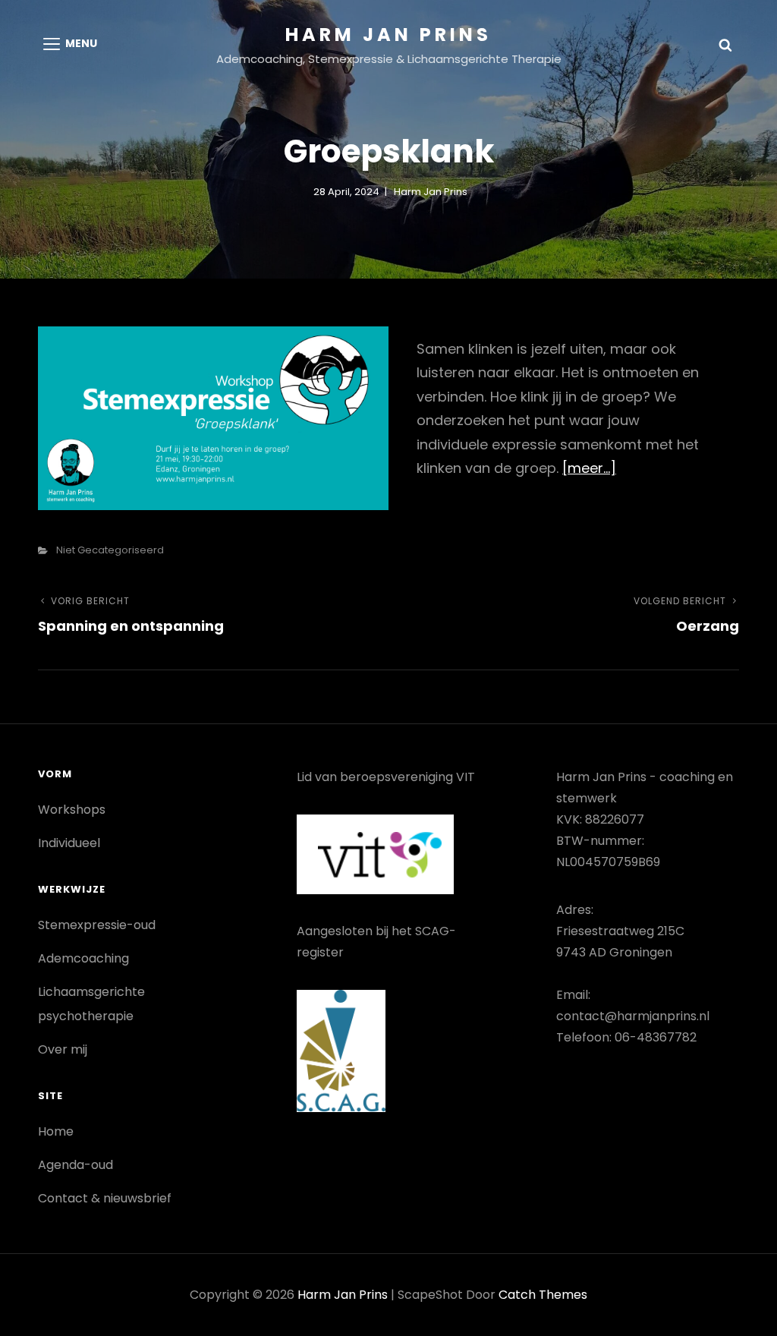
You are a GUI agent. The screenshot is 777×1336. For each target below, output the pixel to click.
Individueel (69, 843)
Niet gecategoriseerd (110, 550)
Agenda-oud (75, 1165)
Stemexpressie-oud (97, 925)
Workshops (71, 809)
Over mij (62, 1049)
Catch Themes (543, 1294)
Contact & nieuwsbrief (104, 1198)
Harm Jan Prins (388, 34)
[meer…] (589, 467)
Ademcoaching (83, 958)
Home (56, 1131)
